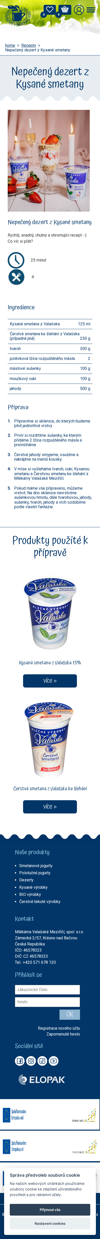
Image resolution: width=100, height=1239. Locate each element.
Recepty (28, 45)
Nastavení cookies (50, 1223)
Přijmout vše (50, 1210)
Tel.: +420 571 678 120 (35, 962)
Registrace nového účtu (59, 1028)
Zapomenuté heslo (63, 1034)
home (10, 45)
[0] (49, 11)
